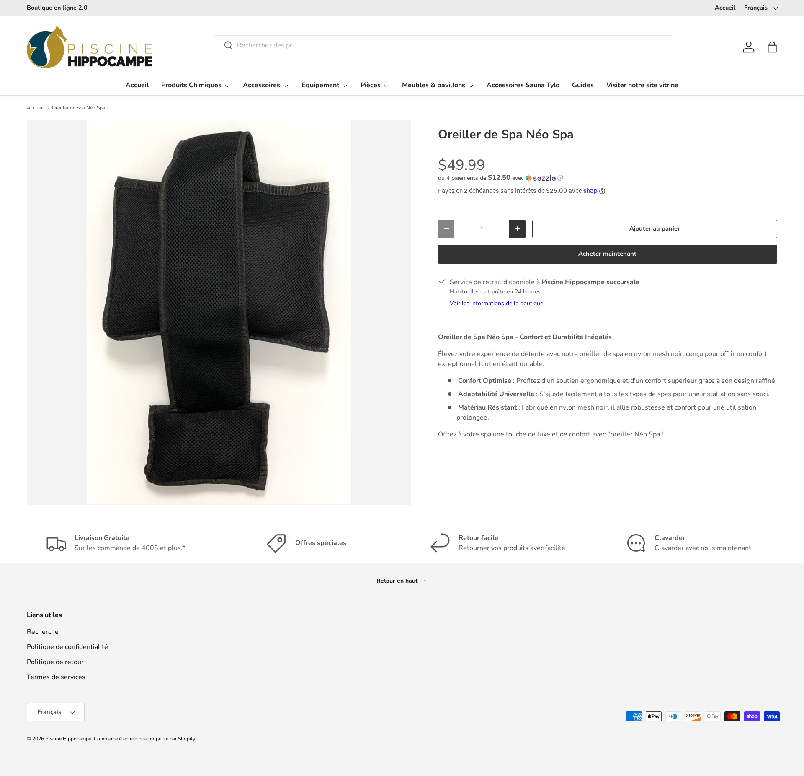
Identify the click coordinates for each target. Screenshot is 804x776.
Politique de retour (55, 662)
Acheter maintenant (607, 253)
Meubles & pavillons (433, 85)
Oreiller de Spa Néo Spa (78, 107)
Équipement (320, 85)
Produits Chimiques (191, 85)
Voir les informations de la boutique (496, 303)
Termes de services (56, 677)
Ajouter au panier (654, 228)
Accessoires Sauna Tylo (523, 85)
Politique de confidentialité (67, 646)
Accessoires (261, 85)
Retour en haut (397, 581)
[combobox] (443, 45)
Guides (583, 85)
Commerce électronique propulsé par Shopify (144, 738)
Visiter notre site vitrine (642, 85)
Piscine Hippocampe (68, 738)
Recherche (43, 631)
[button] (772, 47)
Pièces (371, 85)
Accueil (725, 7)
